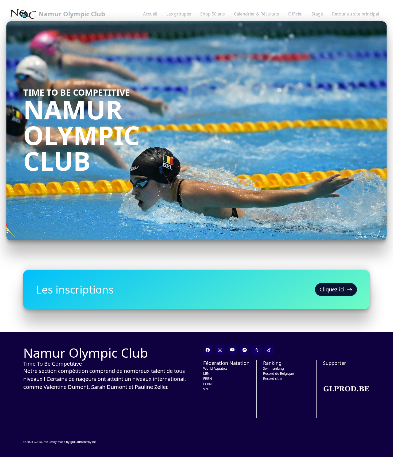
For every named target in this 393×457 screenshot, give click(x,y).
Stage (317, 14)
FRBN (207, 378)
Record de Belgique (278, 373)
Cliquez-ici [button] (331, 289)
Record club (272, 378)
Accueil (150, 14)
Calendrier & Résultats (256, 14)
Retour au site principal (355, 14)
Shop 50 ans (212, 14)
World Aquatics (215, 368)
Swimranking (273, 368)
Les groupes (178, 14)
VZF (206, 388)
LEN (206, 373)
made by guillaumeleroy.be (76, 442)
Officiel (295, 14)
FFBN (207, 383)
